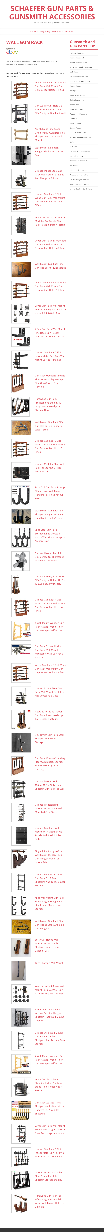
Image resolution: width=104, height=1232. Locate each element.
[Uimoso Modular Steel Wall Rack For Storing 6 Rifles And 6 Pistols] (22, 472)
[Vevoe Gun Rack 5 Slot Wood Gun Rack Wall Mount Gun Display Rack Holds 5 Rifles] (22, 290)
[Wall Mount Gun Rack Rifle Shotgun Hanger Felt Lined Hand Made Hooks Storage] (22, 516)
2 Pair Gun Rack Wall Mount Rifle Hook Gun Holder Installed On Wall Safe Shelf (50, 333)
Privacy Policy (43, 31)
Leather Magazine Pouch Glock (82, 81)
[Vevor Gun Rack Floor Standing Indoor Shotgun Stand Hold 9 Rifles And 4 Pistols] (22, 1087)
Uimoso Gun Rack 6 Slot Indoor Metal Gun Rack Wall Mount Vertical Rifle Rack (50, 356)
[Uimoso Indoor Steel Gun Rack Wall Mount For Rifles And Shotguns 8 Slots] (22, 178)
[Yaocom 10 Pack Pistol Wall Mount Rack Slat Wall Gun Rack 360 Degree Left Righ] (22, 994)
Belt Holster (74, 165)
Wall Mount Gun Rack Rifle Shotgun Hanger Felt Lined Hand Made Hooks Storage (49, 514)
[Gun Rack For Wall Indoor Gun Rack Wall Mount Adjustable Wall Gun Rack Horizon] (22, 649)
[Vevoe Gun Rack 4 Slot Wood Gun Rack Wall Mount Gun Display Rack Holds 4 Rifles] (22, 90)
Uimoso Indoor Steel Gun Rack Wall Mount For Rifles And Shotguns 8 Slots (49, 174)
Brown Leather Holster (78, 62)
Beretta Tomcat (75, 128)
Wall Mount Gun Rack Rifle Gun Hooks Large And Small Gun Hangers (50, 925)
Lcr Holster (74, 72)
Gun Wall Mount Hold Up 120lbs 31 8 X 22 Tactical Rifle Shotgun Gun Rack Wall (50, 109)
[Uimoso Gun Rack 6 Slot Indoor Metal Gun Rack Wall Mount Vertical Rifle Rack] (22, 360)
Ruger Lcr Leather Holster (79, 184)
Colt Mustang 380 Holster (79, 179)
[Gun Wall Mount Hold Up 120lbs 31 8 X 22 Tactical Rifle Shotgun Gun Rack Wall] (22, 113)
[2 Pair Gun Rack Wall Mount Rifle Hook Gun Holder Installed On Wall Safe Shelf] (22, 337)
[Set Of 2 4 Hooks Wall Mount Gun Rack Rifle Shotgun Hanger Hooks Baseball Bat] (22, 947)
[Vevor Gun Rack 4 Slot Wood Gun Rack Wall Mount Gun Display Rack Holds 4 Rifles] (22, 248)
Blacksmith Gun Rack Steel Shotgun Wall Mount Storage (49, 738)
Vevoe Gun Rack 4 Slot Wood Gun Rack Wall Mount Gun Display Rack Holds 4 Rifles (50, 86)
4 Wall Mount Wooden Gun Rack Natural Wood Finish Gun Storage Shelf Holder (49, 626)
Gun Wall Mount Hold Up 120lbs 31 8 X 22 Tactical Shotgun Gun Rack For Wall (50, 785)
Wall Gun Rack (24, 42)
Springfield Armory (77, 100)
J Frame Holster (75, 86)
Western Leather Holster (79, 175)
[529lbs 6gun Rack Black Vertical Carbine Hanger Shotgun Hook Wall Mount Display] (22, 1017)
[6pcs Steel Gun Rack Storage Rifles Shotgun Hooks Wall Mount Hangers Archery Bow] (22, 537)
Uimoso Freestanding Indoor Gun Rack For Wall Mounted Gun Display (49, 808)
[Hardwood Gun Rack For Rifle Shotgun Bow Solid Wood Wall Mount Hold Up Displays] (22, 1203)
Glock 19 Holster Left (77, 133)
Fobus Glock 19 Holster (78, 170)
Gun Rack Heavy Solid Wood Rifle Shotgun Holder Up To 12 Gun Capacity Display (50, 580)
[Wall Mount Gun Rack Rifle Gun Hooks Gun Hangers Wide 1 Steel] (22, 427)
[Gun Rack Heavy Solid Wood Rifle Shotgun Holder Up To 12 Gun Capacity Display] (22, 584)
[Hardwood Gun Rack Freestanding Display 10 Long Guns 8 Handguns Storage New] (22, 407)
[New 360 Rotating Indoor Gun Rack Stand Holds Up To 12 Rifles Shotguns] (22, 719)
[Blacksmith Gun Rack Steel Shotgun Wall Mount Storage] (22, 743)
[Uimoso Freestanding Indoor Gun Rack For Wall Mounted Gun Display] (22, 812)
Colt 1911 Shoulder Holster (80, 151)
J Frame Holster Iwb (77, 58)
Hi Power (73, 147)
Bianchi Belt (74, 104)
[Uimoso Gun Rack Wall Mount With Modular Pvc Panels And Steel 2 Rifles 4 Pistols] (22, 836)
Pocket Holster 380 (77, 53)
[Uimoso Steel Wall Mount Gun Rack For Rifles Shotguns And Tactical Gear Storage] (22, 882)
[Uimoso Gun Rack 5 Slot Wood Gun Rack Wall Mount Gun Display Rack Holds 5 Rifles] (22, 202)
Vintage (73, 90)
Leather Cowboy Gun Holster (81, 189)
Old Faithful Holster (77, 156)
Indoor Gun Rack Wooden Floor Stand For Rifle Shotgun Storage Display (49, 1176)
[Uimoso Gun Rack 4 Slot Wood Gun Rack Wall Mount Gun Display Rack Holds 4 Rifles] (22, 607)
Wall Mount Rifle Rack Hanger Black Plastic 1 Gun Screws (49, 151)
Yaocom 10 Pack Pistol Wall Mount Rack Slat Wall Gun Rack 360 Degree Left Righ (50, 990)
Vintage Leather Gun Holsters (81, 137)
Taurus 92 (73, 119)
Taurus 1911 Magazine (78, 114)
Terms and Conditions (62, 31)
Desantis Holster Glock (78, 161)
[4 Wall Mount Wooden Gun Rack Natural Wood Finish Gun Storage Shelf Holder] (22, 631)
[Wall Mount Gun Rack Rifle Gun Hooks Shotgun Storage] (22, 269)
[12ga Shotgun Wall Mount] (22, 971)
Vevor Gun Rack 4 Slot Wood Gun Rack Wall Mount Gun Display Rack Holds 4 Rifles (50, 244)
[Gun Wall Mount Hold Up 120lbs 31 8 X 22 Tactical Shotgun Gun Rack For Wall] (22, 789)
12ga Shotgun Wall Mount (49, 962)
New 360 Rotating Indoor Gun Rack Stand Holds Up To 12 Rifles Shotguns (49, 715)
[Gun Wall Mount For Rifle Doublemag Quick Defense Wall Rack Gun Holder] (22, 561)
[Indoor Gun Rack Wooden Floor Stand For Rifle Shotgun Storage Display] (22, 1180)
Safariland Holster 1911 (79, 76)
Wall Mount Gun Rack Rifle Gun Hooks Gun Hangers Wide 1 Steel (49, 426)
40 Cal (72, 142)
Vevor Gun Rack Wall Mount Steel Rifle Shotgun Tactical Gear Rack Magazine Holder (50, 1129)
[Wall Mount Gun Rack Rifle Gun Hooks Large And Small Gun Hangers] (22, 926)
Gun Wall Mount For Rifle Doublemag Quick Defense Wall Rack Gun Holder (49, 557)
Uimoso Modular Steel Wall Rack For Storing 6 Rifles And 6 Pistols (50, 467)
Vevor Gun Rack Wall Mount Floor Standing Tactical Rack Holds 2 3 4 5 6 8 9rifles (50, 309)
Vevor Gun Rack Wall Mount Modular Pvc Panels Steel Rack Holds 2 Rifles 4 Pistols (50, 221)
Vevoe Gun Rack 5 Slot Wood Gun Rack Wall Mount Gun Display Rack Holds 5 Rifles (50, 286)
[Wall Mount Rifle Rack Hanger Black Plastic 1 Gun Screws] (22, 155)
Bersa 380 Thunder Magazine (81, 67)
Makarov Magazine (77, 95)
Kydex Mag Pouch (76, 109)
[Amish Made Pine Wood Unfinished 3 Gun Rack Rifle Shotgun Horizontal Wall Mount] (22, 134)
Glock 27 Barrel (75, 123)
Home (33, 31)
